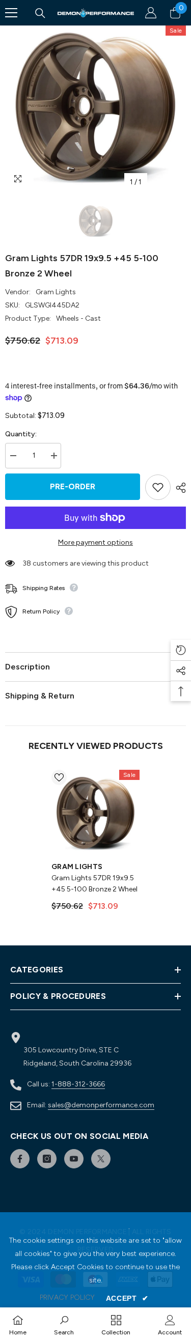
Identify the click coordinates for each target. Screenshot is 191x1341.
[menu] (11, 13)
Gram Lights (56, 292)
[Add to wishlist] (158, 487)
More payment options (95, 542)
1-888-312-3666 (78, 1084)
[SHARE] (178, 488)
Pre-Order (72, 486)
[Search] (40, 13)
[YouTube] (74, 1158)
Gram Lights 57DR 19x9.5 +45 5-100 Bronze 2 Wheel (94, 883)
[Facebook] (20, 1158)
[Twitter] (101, 1158)
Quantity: (21, 434)
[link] (64, 1324)
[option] (95, 108)
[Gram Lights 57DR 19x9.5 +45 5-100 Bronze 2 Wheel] (95, 814)
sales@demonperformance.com (101, 1105)
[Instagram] (47, 1158)
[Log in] (150, 12)
